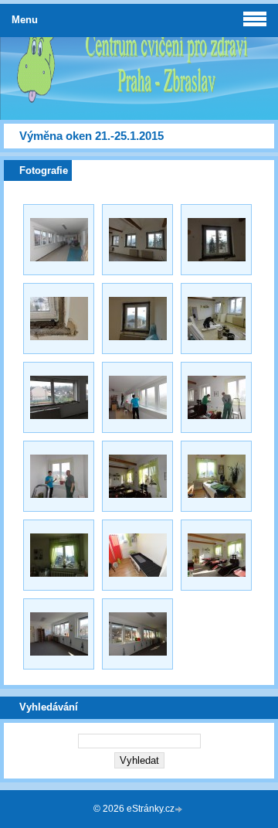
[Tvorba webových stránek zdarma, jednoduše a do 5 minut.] (180, 809)
